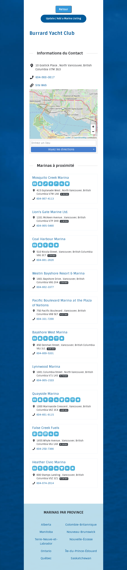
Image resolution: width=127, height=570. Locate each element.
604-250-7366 (45, 448)
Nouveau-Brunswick (81, 532)
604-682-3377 (45, 287)
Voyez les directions (61, 149)
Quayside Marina (45, 394)
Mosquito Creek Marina (50, 178)
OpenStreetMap (80, 137)
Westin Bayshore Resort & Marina (58, 273)
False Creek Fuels (45, 428)
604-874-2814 (45, 483)
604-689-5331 (45, 353)
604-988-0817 (45, 77)
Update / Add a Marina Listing (63, 18)
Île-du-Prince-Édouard (81, 551)
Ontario (46, 551)
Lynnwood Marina (46, 367)
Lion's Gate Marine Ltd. (50, 212)
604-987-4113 (45, 198)
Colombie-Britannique (81, 524)
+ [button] (93, 127)
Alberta (46, 524)
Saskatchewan (81, 558)
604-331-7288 (45, 319)
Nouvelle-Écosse (81, 539)
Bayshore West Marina (49, 332)
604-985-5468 (45, 225)
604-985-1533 (45, 380)
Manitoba (46, 532)
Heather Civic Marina (49, 462)
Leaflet (68, 137)
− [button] (93, 132)
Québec (46, 558)
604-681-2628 (45, 260)
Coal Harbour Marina (48, 239)
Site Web (41, 85)
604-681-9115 (45, 414)
